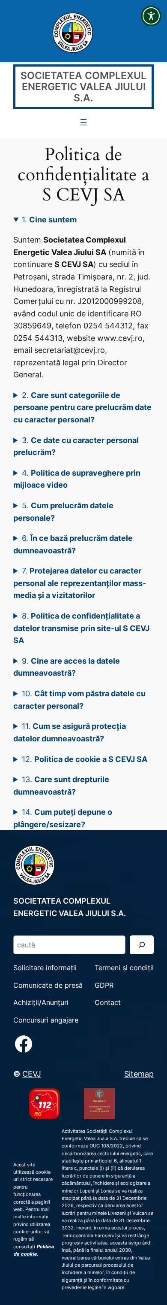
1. (49, 219)
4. (76, 479)
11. (69, 732)
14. (62, 818)
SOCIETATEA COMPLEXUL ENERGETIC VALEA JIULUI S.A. (83, 86)
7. (79, 583)
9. (66, 667)
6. (73, 544)
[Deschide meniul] (83, 122)
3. (76, 446)
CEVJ (31, 1073)
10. (79, 699)
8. (81, 628)
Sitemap (139, 1073)
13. (61, 785)
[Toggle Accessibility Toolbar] (151, 15)
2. (82, 407)
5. (63, 511)
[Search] (142, 944)
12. (84, 759)
